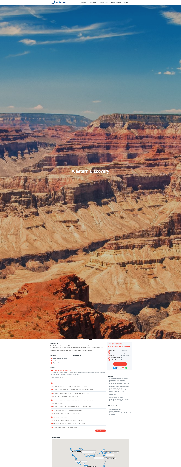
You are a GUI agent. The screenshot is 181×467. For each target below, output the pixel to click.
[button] (78, 370)
